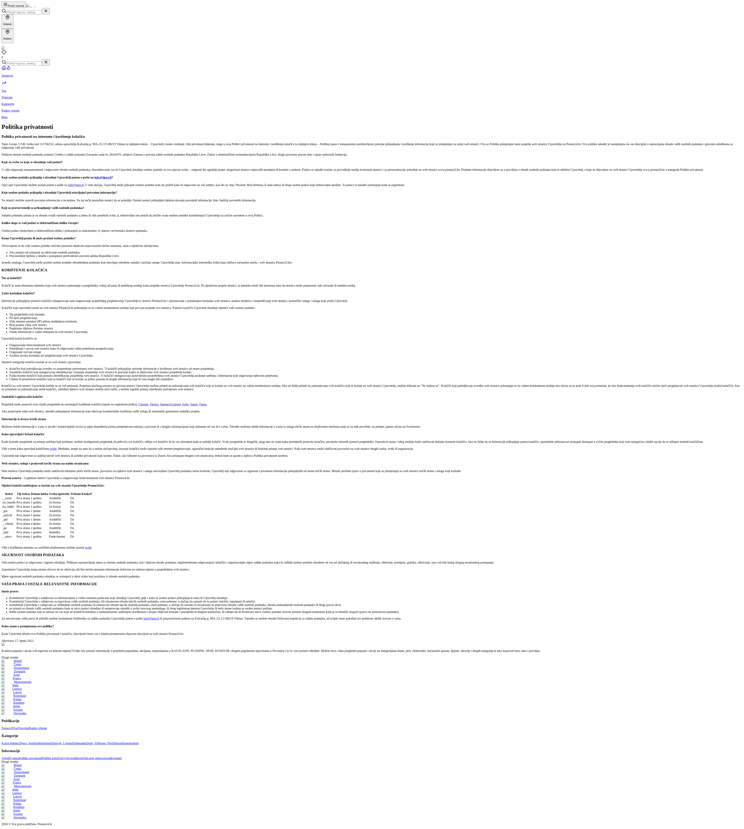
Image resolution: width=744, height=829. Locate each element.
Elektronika (79, 743)
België (18, 661)
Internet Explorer (170, 404)
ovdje (53, 448)
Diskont (117, 743)
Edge (185, 404)
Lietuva (17, 688)
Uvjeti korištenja (72, 758)
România (18, 702)
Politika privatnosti (30, 758)
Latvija (17, 692)
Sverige (18, 709)
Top (15, 728)
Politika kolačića (52, 758)
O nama (14, 758)
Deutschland (21, 668)
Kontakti (116, 758)
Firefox (154, 404)
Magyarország (22, 681)
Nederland (19, 695)
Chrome (143, 404)
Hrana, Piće (105, 743)
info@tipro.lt (103, 177)
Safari (193, 404)
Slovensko (20, 713)
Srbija (16, 706)
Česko (17, 664)
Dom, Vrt (92, 743)
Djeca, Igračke (29, 743)
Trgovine (23, 728)
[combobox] (24, 12)
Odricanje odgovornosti (96, 758)
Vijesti (5, 758)
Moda (41, 743)
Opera (203, 404)
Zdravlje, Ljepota (61, 743)
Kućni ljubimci (11, 743)
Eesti (17, 674)
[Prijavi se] (3, 46)
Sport (48, 743)
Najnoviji (7, 728)
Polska (17, 699)
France (17, 678)
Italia (15, 685)
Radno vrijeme (38, 728)
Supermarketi (130, 743)
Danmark (19, 671)
